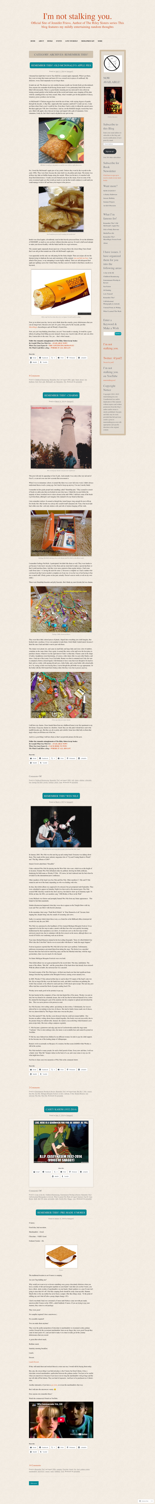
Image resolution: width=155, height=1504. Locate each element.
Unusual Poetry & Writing (112, 307)
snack (52, 1471)
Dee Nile (31, 1094)
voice (74, 1199)
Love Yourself (71, 41)
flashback (31, 382)
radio (56, 1199)
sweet (62, 1471)
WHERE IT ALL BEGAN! (61, 348)
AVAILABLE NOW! (59, 343)
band (74, 1091)
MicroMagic (33, 327)
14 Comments (35, 1465)
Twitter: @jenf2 (112, 358)
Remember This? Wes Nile (61, 796)
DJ (42, 1199)
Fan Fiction (107, 286)
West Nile (44, 1096)
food (36, 382)
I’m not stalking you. (111, 346)
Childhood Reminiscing (42, 380)
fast (86, 380)
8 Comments (34, 375)
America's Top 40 (82, 1197)
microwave (41, 1471)
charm (77, 780)
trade (60, 782)
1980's (69, 780)
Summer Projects (109, 202)
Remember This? (55, 380)
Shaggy (69, 1199)
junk (43, 382)
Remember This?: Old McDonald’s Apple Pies (61, 65)
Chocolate (65, 1469)
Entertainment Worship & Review (45, 1091)
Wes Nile (38, 1096)
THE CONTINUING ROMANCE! (61, 345)
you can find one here (81, 258)
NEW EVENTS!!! (109, 191)
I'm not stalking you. (77, 15)
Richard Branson (80, 1094)
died (39, 1199)
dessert (82, 380)
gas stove (54, 1385)
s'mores (47, 1471)
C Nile (84, 1091)
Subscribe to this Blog (110, 126)
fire (75, 1469)
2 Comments (34, 1087)
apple (73, 380)
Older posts (34, 1483)
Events (59, 41)
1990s (69, 380)
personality (51, 1199)
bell (73, 780)
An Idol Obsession (109, 205)
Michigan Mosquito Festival (49, 1094)
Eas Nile (37, 1094)
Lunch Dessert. (34, 1362)
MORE (100, 41)
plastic (56, 782)
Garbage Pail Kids (37, 782)
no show (61, 1094)
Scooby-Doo (63, 1199)
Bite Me (79, 1091)
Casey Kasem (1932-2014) (61, 1109)
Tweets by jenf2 (108, 362)
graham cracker (85, 1469)
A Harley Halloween (110, 194)
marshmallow (33, 1471)
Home (33, 41)
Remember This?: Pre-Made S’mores (61, 1212)
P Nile (72, 1094)
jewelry (45, 782)
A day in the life (40, 1195)
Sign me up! (110, 151)
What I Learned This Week (62, 1197)
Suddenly (57, 1471)
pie (55, 382)
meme (45, 1199)
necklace (51, 782)
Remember (60, 382)
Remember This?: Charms (61, 395)
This (65, 382)
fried (40, 382)
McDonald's (49, 382)
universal (31, 1096)
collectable (88, 780)
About (41, 41)
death (35, 1199)
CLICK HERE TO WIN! (58, 746)
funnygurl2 (70, 71)
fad (30, 782)
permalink (79, 382)
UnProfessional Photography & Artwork (41, 1197)
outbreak (66, 1094)
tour (87, 1094)
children (81, 780)
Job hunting (107, 290)
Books (50, 41)
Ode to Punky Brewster (111, 229)
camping (59, 1469)
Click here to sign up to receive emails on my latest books (112, 177)
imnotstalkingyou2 (109, 380)
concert (89, 1091)
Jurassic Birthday (109, 198)
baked (77, 380)
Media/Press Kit (87, 41)
